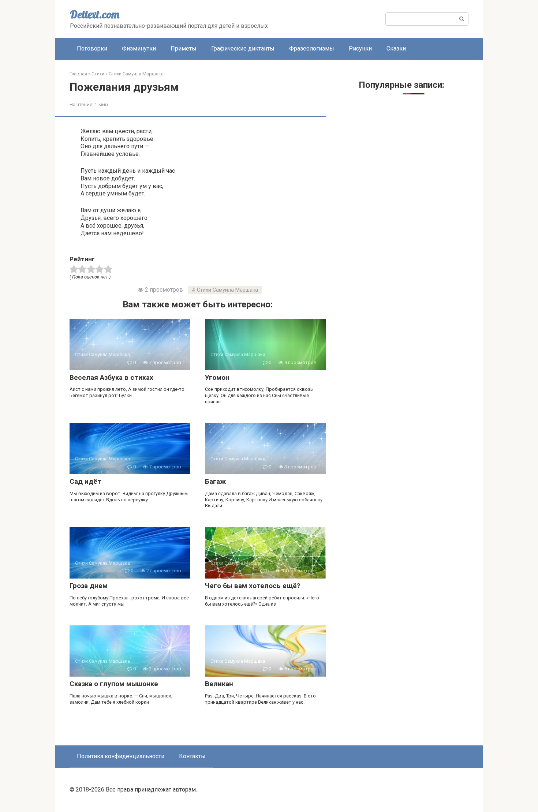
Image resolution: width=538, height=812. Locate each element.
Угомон (217, 377)
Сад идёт (85, 481)
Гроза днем (89, 585)
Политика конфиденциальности (120, 756)
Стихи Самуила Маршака (227, 290)
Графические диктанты (242, 48)
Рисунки (360, 48)
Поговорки (92, 48)
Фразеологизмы (311, 48)
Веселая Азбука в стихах (111, 377)
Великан (219, 684)
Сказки (396, 48)
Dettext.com (94, 14)
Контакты (192, 756)
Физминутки (139, 48)
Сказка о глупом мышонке (114, 684)
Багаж (215, 481)
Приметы (184, 48)
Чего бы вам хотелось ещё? (252, 585)
